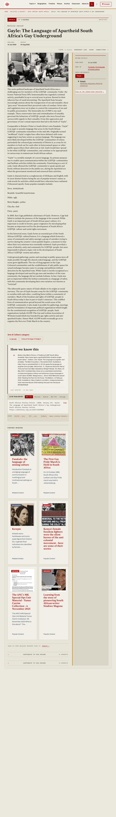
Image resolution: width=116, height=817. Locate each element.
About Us (85, 4)
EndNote (44, 416)
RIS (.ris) (33, 416)
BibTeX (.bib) (20, 416)
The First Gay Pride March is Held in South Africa (52, 463)
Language (13, 339)
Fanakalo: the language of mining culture (20, 462)
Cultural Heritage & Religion (31, 339)
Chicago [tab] (62, 397)
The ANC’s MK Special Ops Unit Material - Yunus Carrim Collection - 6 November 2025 (21, 601)
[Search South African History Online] (91, 4)
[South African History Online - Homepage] (7, 4)
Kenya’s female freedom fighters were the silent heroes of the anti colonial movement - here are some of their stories (53, 539)
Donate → (45, 646)
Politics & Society (17, 11)
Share (91, 50)
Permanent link (80, 50)
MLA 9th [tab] (54, 397)
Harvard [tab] (37, 397)
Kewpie (16, 529)
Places (59, 4)
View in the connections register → (89, 92)
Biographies (41, 4)
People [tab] (80, 76)
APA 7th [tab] (29, 397)
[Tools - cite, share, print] (96, 4)
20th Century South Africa (38, 11)
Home (6, 11)
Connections (102, 50)
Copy (65, 403)
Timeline (51, 4)
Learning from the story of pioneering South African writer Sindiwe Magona (53, 600)
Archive (67, 4)
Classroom (76, 4)
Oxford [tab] (45, 397)
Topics (32, 4)
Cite (65, 50)
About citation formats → (58, 416)
